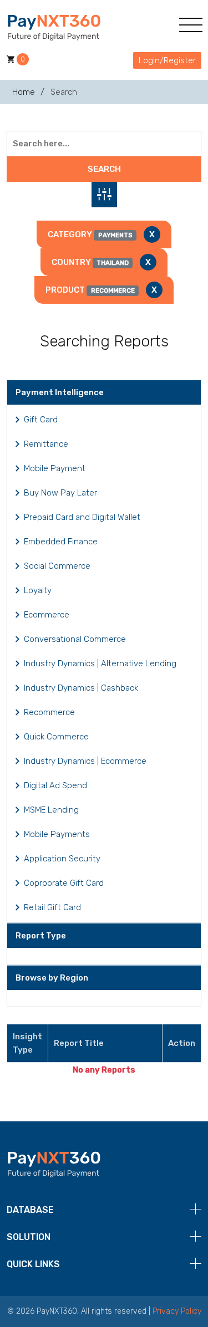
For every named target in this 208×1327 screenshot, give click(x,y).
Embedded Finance (61, 542)
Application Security (62, 859)
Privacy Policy (177, 1311)
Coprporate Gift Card (64, 883)
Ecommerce (46, 615)
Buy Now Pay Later (60, 493)
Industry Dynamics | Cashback (81, 688)
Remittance (46, 444)
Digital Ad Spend (55, 785)
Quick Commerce (56, 737)
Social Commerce (57, 566)
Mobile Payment (54, 468)
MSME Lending (51, 810)
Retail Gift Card (52, 907)
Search (104, 169)
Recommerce (49, 712)
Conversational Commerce (75, 639)
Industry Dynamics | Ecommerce (85, 761)
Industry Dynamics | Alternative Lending (100, 663)
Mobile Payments (57, 834)
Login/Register (167, 60)
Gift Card (41, 420)
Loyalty (38, 590)
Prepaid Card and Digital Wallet (82, 517)
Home (23, 92)
